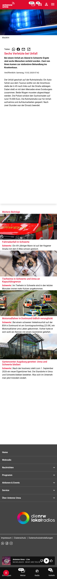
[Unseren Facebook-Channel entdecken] (6, 543)
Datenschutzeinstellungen (41, 538)
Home (5, 452)
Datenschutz (20, 538)
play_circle (46, 561)
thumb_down (41, 560)
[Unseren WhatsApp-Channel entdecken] (2, 543)
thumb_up (51, 560)
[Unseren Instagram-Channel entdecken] (11, 543)
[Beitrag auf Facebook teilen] (18, 49)
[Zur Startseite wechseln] (8, 5)
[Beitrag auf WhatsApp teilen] (13, 49)
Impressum (6, 538)
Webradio (6, 460)
